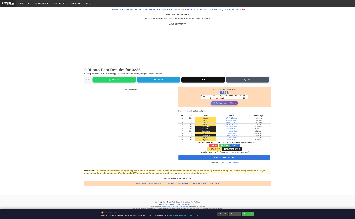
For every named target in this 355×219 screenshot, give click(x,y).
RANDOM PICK (164, 9)
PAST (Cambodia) (213, 9)
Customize (235, 214)
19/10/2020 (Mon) (231, 133)
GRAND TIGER (41, 3)
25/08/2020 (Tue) (231, 135)
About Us (163, 204)
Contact (178, 204)
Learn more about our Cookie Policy (183, 215)
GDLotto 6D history (232, 163)
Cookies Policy (189, 204)
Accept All (248, 214)
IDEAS (177, 9)
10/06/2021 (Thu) (231, 129)
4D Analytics (233, 9)
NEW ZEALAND (200, 184)
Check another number (224, 157)
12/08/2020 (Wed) (231, 137)
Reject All (223, 214)
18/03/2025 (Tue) (231, 122)
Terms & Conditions (168, 206)
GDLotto (221, 163)
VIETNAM (214, 184)
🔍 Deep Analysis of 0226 (224, 103)
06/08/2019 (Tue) (231, 140)
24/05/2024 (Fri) (231, 124)
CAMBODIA (23, 3)
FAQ (171, 204)
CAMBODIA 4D (117, 9)
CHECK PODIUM (193, 9)
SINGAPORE (59, 3)
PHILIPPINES (184, 184)
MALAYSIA (75, 3)
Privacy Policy (183, 206)
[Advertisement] (177, 45)
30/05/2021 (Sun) (231, 131)
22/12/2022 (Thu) (231, 127)
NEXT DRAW (149, 9)
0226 (224, 92)
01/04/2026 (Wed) (231, 118)
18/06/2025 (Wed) (231, 120)
